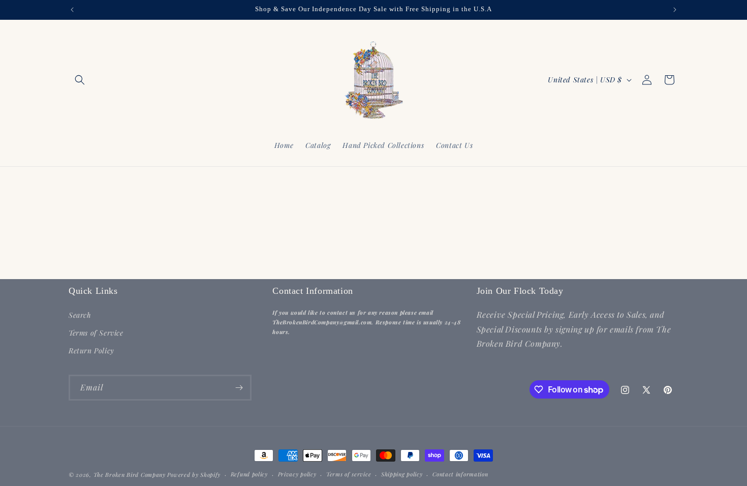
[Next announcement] (675, 9)
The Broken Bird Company (130, 474)
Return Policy (91, 350)
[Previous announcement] (72, 9)
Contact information (460, 474)
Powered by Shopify (194, 474)
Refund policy (249, 474)
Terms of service (348, 474)
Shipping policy (402, 474)
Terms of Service (96, 333)
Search (80, 315)
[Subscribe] (239, 388)
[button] (80, 80)
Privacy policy (297, 474)
